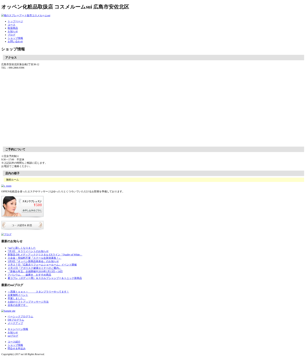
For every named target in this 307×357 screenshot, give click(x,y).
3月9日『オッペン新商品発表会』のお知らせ (33, 261)
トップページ (15, 21)
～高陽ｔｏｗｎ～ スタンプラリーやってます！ (38, 291)
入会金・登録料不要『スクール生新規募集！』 (34, 258)
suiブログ (13, 335)
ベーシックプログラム (20, 316)
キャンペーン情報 (18, 329)
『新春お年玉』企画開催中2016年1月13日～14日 (35, 271)
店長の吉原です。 (18, 305)
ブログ (11, 34)
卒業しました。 (17, 298)
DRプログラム (16, 319)
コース (11, 24)
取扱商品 (13, 28)
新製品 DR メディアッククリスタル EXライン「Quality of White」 (45, 254)
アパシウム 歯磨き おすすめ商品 (29, 274)
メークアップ (15, 323)
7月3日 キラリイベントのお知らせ (28, 251)
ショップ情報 (15, 38)
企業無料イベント (18, 295)
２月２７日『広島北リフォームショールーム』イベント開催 (42, 264)
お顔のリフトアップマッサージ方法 (28, 301)
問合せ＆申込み (17, 348)
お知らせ (13, 31)
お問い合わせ (15, 41)
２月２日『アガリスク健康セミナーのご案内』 (34, 268)
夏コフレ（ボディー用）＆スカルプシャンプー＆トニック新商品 (45, 278)
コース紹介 (14, 341)
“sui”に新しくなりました (22, 248)
